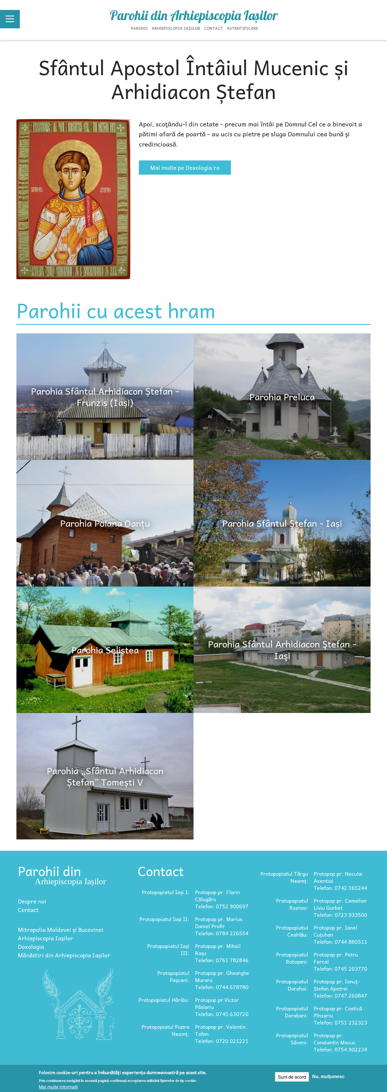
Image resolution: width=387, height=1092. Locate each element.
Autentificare (242, 28)
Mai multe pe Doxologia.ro (185, 167)
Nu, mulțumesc (328, 1076)
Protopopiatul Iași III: (168, 949)
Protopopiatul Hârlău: (163, 1000)
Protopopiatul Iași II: (164, 919)
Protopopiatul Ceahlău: (292, 931)
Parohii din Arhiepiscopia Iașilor (194, 15)
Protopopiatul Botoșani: (292, 958)
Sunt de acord (292, 1077)
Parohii (139, 28)
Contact (213, 28)
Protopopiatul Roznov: (292, 904)
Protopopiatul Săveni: (292, 1038)
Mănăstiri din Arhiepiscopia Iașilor (64, 955)
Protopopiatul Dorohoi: (292, 984)
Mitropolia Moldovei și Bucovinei (60, 929)
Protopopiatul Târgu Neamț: (284, 877)
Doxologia (31, 946)
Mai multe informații (58, 1086)
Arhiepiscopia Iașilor (176, 28)
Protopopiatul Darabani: (292, 1011)
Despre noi (32, 901)
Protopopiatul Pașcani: (173, 976)
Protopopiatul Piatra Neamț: (165, 1030)
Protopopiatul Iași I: (165, 892)
